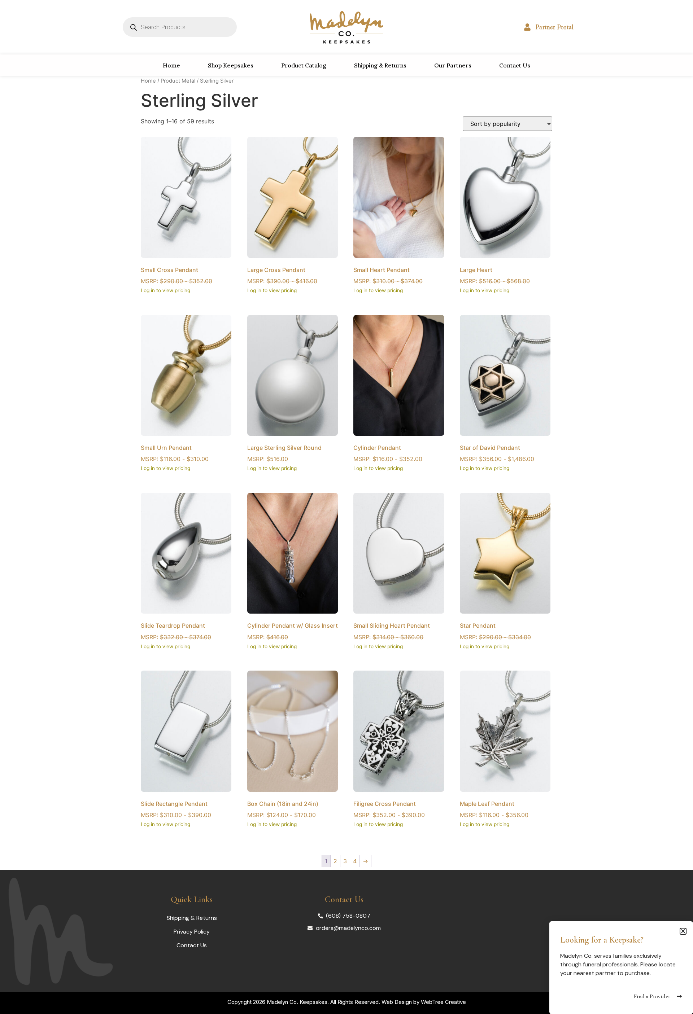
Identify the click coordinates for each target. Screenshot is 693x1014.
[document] (346, 507)
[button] (683, 931)
